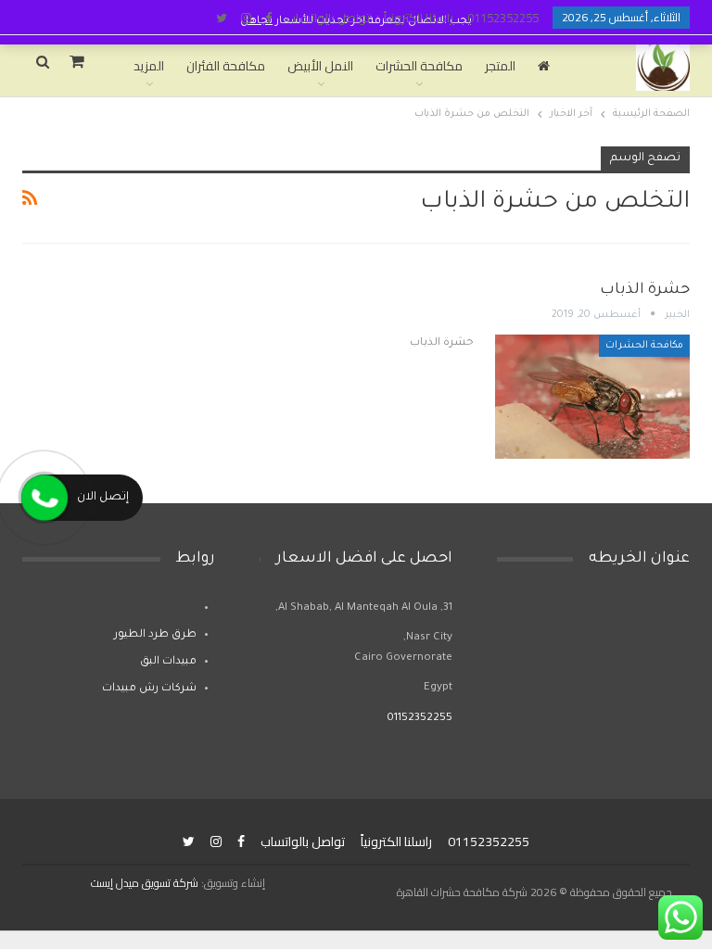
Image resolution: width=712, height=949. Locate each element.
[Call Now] (44, 497)
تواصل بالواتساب (328, 17)
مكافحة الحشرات (419, 66)
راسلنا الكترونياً (418, 17)
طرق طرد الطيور (155, 635)
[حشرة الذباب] (592, 397)
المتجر (500, 66)
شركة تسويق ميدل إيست (144, 882)
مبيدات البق (168, 662)
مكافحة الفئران (225, 66)
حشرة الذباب (645, 290)
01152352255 (503, 17)
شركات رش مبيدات (149, 689)
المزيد (149, 66)
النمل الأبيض (320, 66)
